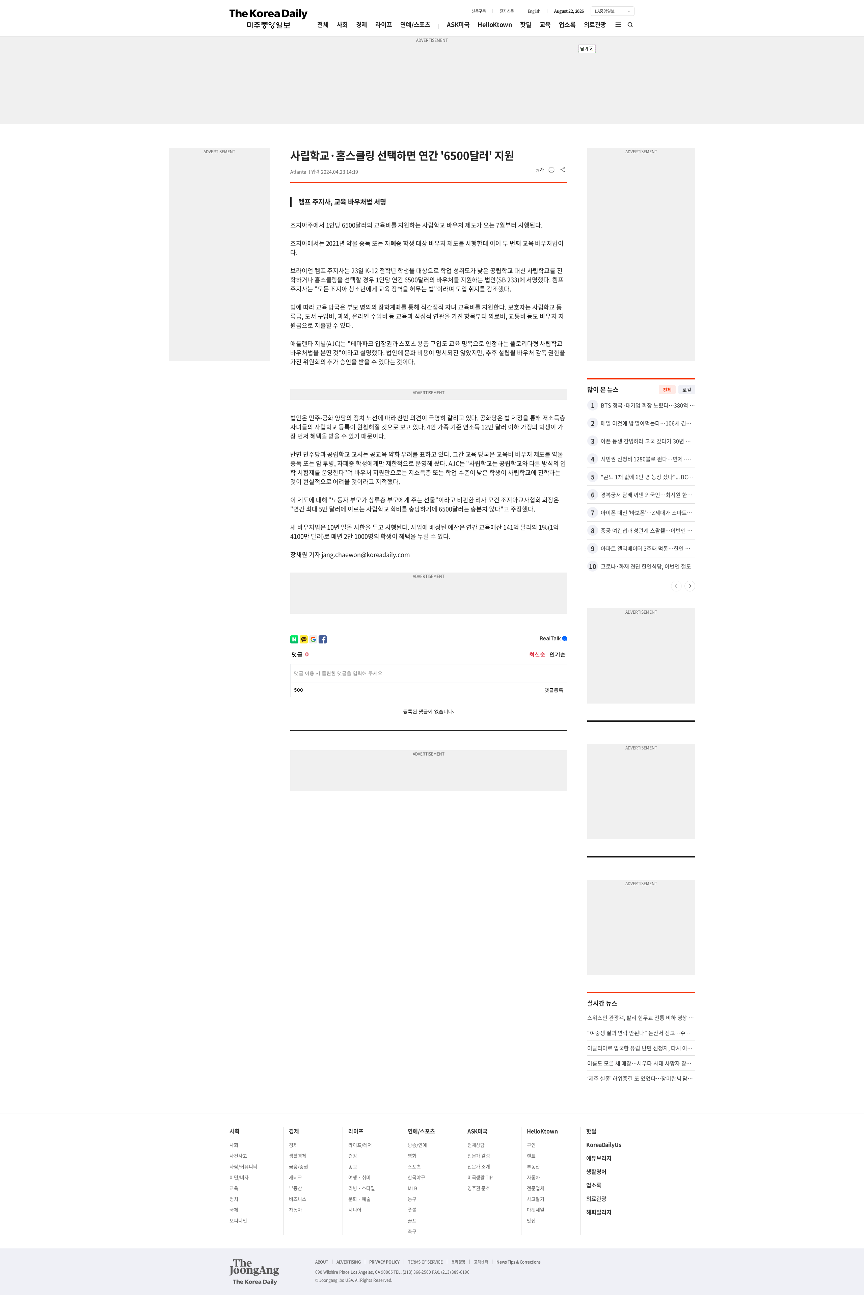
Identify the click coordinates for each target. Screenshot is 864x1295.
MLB (412, 1188)
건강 (352, 1155)
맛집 (531, 1220)
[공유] (563, 170)
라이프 (383, 24)
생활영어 (596, 1171)
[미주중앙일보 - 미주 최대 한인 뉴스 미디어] (269, 19)
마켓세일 (535, 1209)
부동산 (295, 1188)
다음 (689, 586)
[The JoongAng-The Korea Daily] (254, 1272)
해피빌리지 (599, 1212)
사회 (342, 24)
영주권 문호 (478, 1188)
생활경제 (297, 1155)
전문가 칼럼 (478, 1155)
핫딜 (525, 24)
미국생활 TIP (480, 1177)
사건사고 (238, 1155)
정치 (234, 1198)
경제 (361, 24)
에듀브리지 (599, 1158)
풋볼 (412, 1209)
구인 (531, 1144)
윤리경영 (458, 1262)
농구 (412, 1198)
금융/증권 (298, 1166)
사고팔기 (535, 1198)
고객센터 (481, 1262)
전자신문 (507, 11)
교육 (545, 24)
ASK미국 (458, 24)
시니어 (354, 1209)
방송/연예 (417, 1144)
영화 (412, 1155)
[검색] (630, 25)
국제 (234, 1209)
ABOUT (321, 1262)
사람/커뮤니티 (244, 1166)
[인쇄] (551, 170)
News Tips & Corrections (518, 1262)
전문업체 (535, 1188)
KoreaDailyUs (603, 1144)
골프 (412, 1220)
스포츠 (414, 1166)
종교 (352, 1166)
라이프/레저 (360, 1144)
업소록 (567, 24)
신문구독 (478, 11)
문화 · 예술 (359, 1198)
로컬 (686, 389)
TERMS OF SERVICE (425, 1262)
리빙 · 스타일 (361, 1188)
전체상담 (476, 1144)
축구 (412, 1231)
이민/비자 (239, 1177)
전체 (322, 24)
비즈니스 (297, 1198)
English (534, 11)
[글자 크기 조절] (540, 170)
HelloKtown (495, 24)
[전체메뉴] (618, 25)
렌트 (531, 1155)
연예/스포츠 (415, 24)
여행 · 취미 (359, 1177)
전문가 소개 (478, 1166)
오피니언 (238, 1220)
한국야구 (416, 1177)
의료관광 (595, 24)
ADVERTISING (348, 1262)
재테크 (295, 1177)
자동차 (295, 1209)
